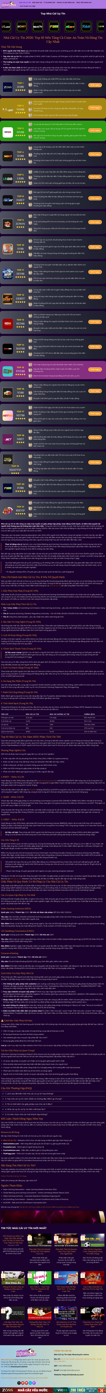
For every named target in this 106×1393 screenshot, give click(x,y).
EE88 (45, 1378)
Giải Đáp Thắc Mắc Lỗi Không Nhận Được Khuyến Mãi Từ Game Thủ (13, 1324)
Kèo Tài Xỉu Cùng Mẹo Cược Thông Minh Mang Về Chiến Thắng (92, 1251)
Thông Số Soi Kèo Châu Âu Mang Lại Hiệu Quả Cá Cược (13, 1289)
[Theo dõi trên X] (19, 1383)
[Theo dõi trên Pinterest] (22, 1383)
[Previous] (6, 1218)
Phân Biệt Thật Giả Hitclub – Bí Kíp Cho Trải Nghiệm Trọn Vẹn (39, 1251)
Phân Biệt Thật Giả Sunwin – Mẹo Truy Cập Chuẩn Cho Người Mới (66, 1251)
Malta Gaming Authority (47, 781)
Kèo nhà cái (37, 2)
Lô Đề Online (45, 1207)
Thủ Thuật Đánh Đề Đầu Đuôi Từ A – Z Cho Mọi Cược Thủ (66, 1289)
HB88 (69, 1207)
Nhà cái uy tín (25, 2)
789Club (55, 1207)
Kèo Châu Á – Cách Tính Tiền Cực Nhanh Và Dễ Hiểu (39, 1289)
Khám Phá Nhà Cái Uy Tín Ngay (14, 1176)
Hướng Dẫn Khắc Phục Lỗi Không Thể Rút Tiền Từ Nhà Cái (39, 1324)
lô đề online (22, 1378)
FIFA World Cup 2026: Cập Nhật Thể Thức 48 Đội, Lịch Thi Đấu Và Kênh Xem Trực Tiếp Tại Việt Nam (13, 1239)
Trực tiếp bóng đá (83, 2)
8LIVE (25, 1207)
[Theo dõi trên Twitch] (34, 1383)
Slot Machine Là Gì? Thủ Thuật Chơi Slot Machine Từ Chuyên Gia (66, 1324)
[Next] (100, 1218)
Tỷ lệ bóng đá (49, 2)
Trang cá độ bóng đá (66, 2)
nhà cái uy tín (54, 586)
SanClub (75, 1207)
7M (20, 1207)
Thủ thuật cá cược (27, 6)
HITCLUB (8, 1378)
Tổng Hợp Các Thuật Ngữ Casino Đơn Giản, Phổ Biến (93, 1324)
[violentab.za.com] (9, 4)
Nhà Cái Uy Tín (9, 1140)
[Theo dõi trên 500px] (30, 1383)
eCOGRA (32, 790)
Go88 (37, 1207)
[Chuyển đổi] (3, 1094)
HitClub (31, 1207)
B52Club (62, 1207)
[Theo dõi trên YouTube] (26, 1383)
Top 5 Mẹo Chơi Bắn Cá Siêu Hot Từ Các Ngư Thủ (93, 1288)
